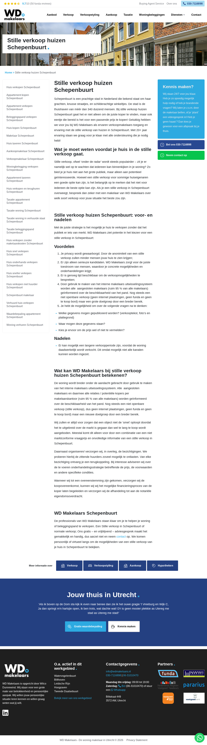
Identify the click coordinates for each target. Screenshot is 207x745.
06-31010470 (130, 675)
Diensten (176, 14)
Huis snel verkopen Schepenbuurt (17, 253)
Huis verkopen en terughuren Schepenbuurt (23, 190)
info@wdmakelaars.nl (118, 671)
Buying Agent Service (151, 3)
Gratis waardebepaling (88, 626)
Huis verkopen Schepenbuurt (23, 87)
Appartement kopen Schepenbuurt (17, 97)
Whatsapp (119, 689)
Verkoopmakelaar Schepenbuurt (25, 159)
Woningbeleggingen (152, 14)
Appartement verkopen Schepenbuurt (19, 108)
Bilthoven (59, 679)
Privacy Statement (136, 740)
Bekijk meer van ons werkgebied (73, 698)
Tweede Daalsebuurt (66, 691)
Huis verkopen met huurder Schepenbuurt (22, 286)
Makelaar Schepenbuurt (20, 135)
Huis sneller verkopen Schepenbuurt (19, 275)
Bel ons (178, 144)
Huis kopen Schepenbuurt (21, 128)
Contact (196, 14)
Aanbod (52, 14)
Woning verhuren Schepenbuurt (24, 325)
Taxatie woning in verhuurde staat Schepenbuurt (25, 220)
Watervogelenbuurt (65, 675)
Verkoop (68, 14)
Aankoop (111, 14)
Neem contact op (176, 155)
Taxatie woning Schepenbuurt (23, 210)
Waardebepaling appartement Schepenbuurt (23, 316)
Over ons (172, 3)
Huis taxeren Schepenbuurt (22, 143)
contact (121, 536)
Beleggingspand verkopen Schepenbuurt (21, 119)
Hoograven (60, 687)
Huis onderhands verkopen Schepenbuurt (22, 264)
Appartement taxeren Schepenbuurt (18, 179)
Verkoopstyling (89, 14)
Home (8, 72)
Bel (123, 686)
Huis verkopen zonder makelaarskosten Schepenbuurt (24, 242)
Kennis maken (127, 626)
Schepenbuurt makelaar (20, 295)
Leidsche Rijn (62, 683)
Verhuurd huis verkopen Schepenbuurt (20, 305)
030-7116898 (194, 3)
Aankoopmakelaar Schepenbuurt (25, 151)
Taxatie (128, 14)
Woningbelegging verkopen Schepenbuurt (22, 168)
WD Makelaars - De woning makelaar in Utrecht (87, 740)
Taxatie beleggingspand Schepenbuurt (20, 231)
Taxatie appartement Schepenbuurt (18, 201)
